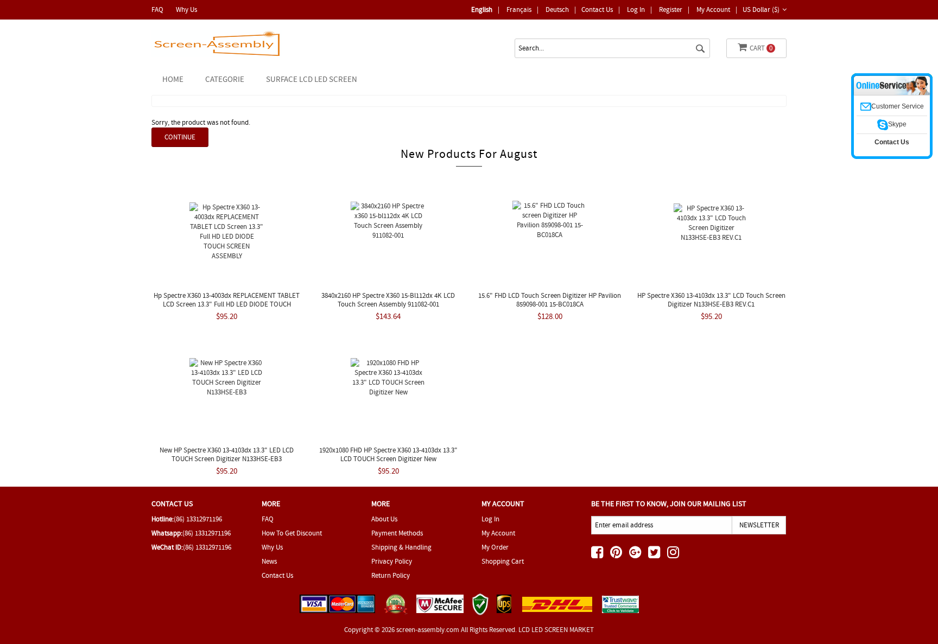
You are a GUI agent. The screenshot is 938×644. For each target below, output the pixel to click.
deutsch (557, 9)
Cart (761, 48)
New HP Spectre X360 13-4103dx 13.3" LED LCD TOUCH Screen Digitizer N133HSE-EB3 (227, 454)
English (481, 9)
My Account (713, 9)
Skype (897, 124)
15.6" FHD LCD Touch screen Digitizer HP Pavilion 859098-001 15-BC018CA (549, 300)
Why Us (186, 9)
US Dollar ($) (761, 9)
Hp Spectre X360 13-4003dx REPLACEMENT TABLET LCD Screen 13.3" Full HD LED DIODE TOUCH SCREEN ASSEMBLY (227, 304)
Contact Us (597, 9)
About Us (384, 519)
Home (172, 79)
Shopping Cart (502, 561)
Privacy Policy (391, 561)
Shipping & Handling (401, 547)
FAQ (157, 9)
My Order (495, 547)
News (269, 561)
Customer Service (897, 106)
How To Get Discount (292, 533)
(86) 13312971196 (198, 519)
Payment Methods (397, 533)
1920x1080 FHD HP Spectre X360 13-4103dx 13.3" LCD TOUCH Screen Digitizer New (388, 454)
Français (518, 9)
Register (670, 9)
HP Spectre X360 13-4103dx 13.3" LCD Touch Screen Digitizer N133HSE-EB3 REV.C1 (711, 300)
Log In (636, 9)
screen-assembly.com (427, 629)
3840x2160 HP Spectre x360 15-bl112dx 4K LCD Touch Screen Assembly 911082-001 (388, 300)
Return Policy (390, 575)
